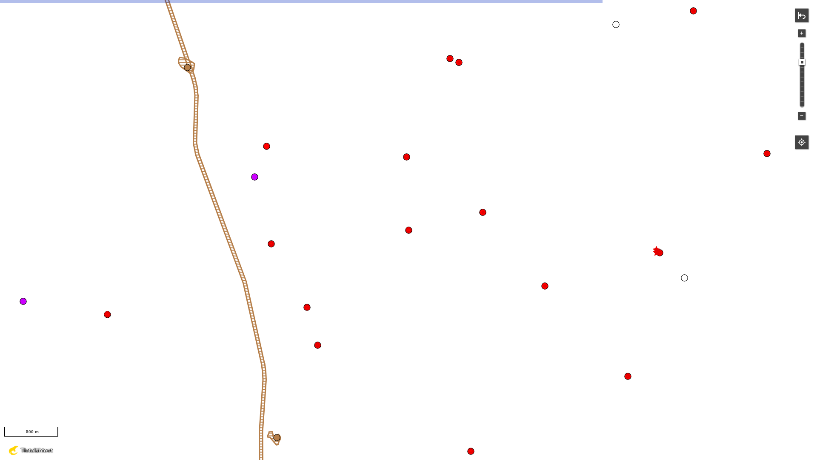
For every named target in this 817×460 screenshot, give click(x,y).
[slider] (802, 62)
